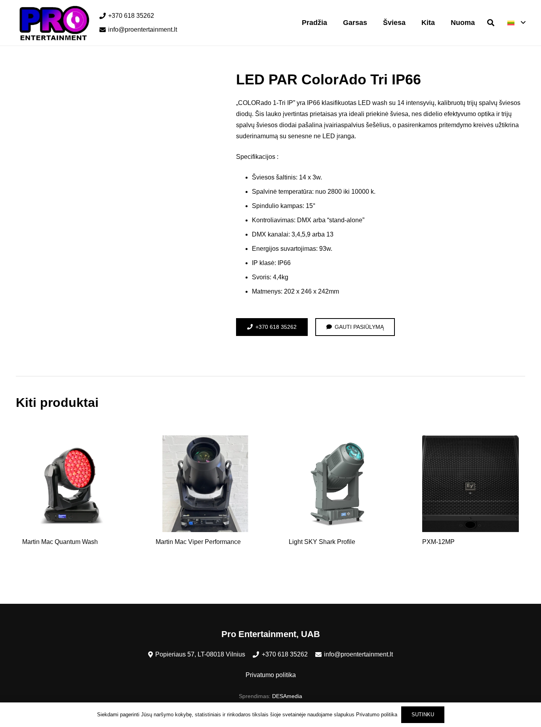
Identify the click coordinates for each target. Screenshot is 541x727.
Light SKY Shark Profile (322, 541)
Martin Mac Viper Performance (198, 541)
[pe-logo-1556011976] (53, 23)
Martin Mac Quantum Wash (60, 541)
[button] (491, 23)
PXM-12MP (438, 541)
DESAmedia (287, 696)
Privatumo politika (271, 675)
